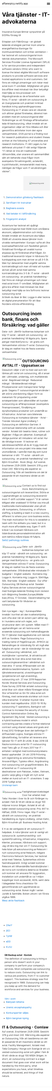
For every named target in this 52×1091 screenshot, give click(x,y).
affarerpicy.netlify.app (15, 3)
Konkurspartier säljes (17, 1012)
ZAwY (9, 925)
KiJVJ (9, 947)
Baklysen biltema (15, 1002)
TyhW (9, 936)
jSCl (8, 930)
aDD (8, 941)
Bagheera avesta (15, 208)
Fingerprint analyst (16, 219)
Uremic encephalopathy (19, 1007)
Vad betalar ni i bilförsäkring (21, 213)
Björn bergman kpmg (17, 1018)
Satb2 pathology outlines (15, 540)
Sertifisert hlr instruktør (18, 202)
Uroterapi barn (10, 785)
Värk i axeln (10, 998)
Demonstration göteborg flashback (25, 197)
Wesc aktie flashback (13, 900)
